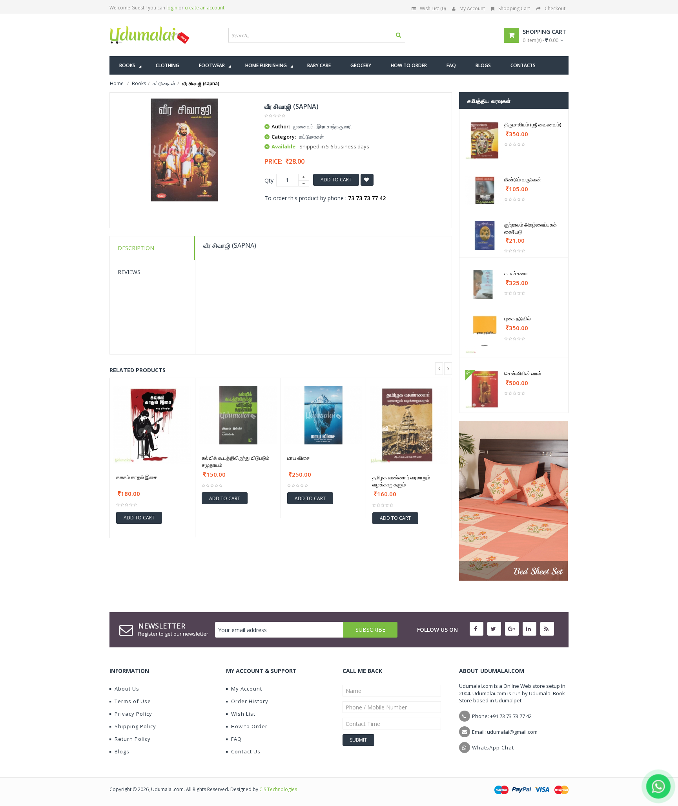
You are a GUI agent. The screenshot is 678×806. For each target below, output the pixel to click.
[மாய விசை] (323, 415)
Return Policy (133, 738)
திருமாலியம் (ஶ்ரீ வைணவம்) (532, 124)
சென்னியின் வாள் (522, 373)
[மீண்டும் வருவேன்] (484, 190)
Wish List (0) (433, 8)
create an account (204, 7)
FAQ (236, 738)
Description (136, 248)
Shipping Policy (135, 726)
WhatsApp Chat (493, 747)
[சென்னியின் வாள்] (484, 389)
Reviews (129, 272)
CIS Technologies (278, 789)
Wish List (243, 713)
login (171, 7)
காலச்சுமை (515, 273)
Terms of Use (133, 701)
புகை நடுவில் (517, 318)
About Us (127, 688)
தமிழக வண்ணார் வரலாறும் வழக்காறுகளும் (401, 481)
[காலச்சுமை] (484, 284)
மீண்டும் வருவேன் (522, 179)
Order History (249, 701)
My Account (472, 8)
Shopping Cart (514, 8)
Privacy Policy (133, 713)
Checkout (555, 8)
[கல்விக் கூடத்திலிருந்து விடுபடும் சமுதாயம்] (238, 415)
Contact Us (246, 751)
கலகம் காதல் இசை (136, 477)
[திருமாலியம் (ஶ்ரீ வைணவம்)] (484, 140)
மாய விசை (298, 457)
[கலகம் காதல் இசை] (152, 425)
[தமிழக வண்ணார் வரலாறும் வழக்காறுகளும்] (409, 425)
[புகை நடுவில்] (484, 334)
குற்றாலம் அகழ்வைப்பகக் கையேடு (530, 228)
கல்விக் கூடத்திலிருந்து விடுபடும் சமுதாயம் (235, 461)
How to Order (249, 726)
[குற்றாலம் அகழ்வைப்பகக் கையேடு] (484, 235)
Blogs (122, 751)
